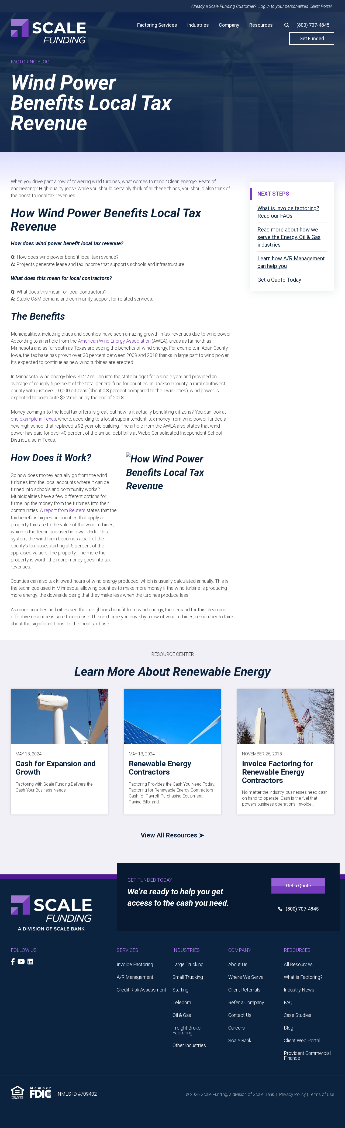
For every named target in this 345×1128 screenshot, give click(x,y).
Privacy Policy (292, 1094)
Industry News (299, 990)
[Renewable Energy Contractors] (172, 716)
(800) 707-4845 (312, 25)
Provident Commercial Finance (307, 1055)
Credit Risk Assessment (141, 990)
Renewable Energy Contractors (160, 767)
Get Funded (311, 38)
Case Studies (297, 1015)
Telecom (181, 1002)
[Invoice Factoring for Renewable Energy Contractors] (285, 716)
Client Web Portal (302, 1040)
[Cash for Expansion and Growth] (59, 716)
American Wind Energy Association (114, 341)
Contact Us (239, 1015)
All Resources (298, 964)
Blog (288, 1028)
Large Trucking (187, 964)
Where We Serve (246, 977)
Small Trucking (187, 977)
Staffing (180, 990)
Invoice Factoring (135, 964)
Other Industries (189, 1045)
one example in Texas (33, 419)
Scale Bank (239, 1040)
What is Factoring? (303, 977)
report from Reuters (64, 510)
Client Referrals (244, 990)
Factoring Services (157, 25)
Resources (261, 25)
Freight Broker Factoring (187, 1030)
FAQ (288, 1002)
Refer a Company (246, 1002)
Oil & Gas (181, 1015)
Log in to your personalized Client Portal (295, 6)
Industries (198, 25)
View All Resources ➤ (172, 835)
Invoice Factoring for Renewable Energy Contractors (277, 772)
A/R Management (135, 977)
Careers (236, 1028)
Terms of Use (321, 1094)
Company (229, 25)
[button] (284, 25)
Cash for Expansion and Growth (56, 767)
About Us (237, 964)
